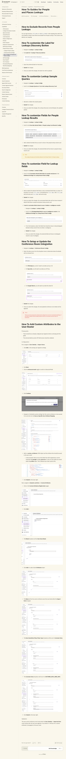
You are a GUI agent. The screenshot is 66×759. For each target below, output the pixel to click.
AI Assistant (24, 6)
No (40, 742)
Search (23, 2)
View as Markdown (44, 16)
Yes (35, 742)
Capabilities (30, 6)
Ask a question (26, 16)
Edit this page (59, 742)
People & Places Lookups (39, 6)
